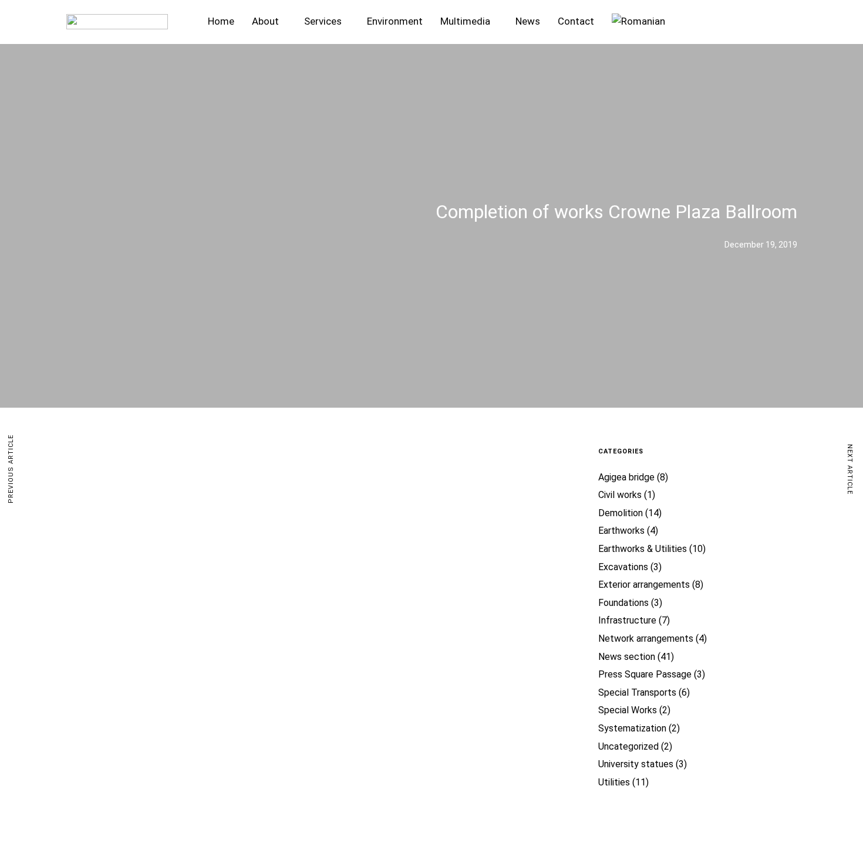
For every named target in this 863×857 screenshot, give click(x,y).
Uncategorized (628, 746)
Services (323, 21)
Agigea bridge (626, 477)
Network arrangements (645, 638)
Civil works (620, 494)
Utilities (614, 782)
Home (221, 21)
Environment (395, 21)
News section (626, 656)
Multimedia (465, 21)
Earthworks (621, 530)
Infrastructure (627, 620)
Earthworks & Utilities (642, 548)
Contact (576, 21)
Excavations (623, 567)
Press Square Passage (645, 674)
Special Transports (637, 692)
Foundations (623, 602)
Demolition (620, 513)
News (527, 21)
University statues (635, 764)
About (265, 21)
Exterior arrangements (644, 584)
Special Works (627, 710)
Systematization (632, 728)
